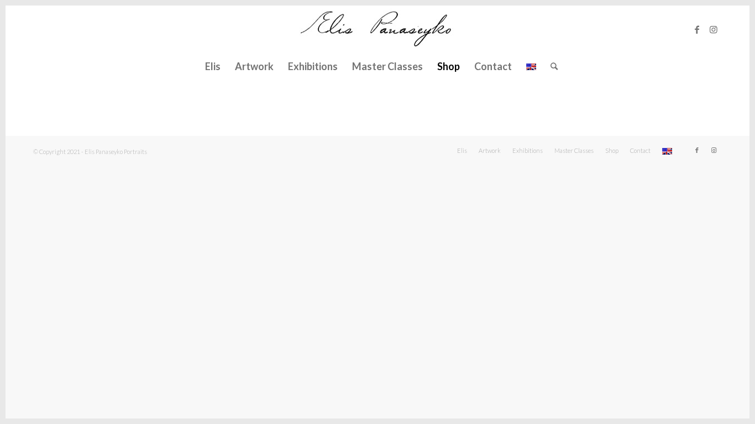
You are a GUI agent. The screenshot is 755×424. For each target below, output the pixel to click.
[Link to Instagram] (713, 29)
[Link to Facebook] (697, 29)
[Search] (550, 66)
